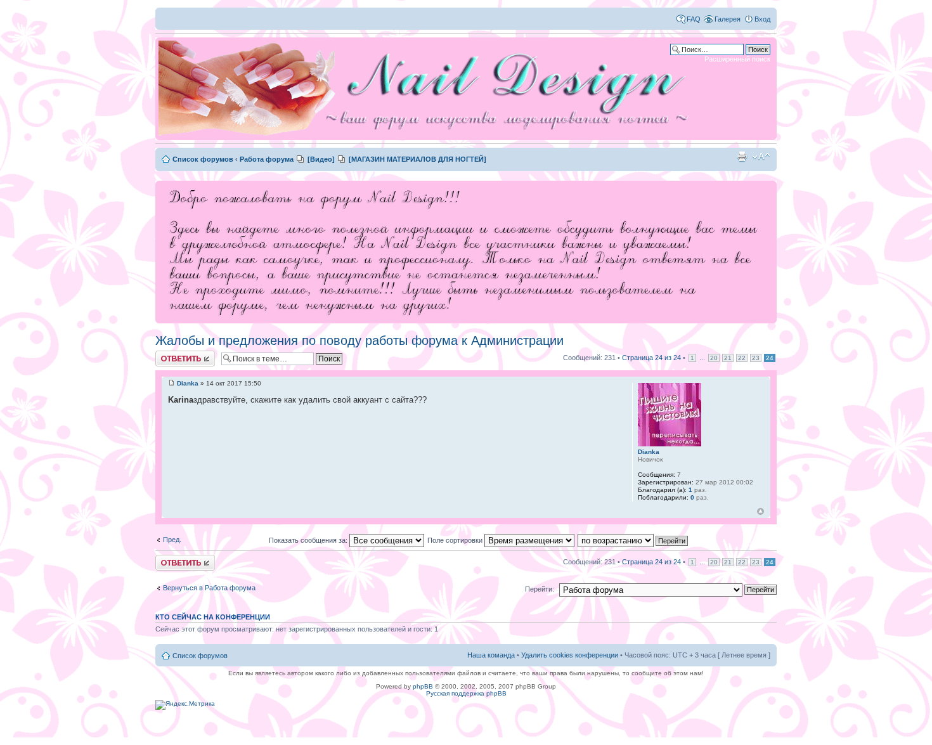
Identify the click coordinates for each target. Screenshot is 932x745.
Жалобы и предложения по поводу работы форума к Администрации (359, 340)
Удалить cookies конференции (569, 655)
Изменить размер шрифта (761, 156)
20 (714, 357)
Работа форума (267, 159)
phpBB (423, 686)
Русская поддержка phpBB (466, 693)
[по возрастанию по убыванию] (633, 540)
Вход (762, 19)
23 (756, 357)
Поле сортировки (455, 540)
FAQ (694, 19)
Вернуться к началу (760, 511)
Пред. (172, 539)
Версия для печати (742, 156)
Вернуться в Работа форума (209, 588)
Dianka (187, 383)
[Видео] (321, 159)
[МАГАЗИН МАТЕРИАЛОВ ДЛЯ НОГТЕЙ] (417, 159)
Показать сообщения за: (309, 540)
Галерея (728, 19)
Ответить (170, 354)
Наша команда (491, 655)
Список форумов (202, 159)
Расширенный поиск (737, 59)
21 (728, 357)
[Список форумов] (428, 89)
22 (742, 357)
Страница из (651, 357)
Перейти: (539, 589)
